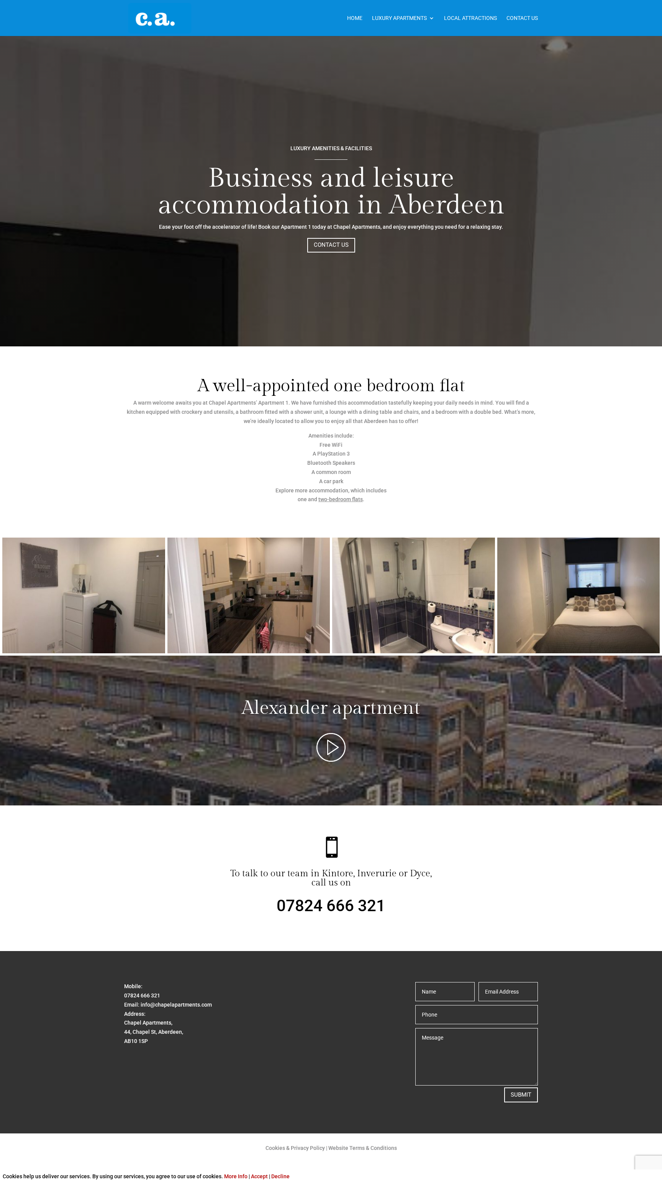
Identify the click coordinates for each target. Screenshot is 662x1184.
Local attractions (470, 18)
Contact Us (522, 18)
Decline (280, 1176)
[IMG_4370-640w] (578, 651)
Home (354, 18)
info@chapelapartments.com (176, 1005)
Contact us (331, 244)
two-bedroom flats (340, 499)
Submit (521, 1094)
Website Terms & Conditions (362, 1148)
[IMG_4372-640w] (248, 651)
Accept (259, 1176)
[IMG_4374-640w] (413, 651)
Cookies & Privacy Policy (295, 1148)
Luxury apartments (399, 18)
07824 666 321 (331, 905)
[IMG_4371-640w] (83, 651)
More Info (235, 1176)
